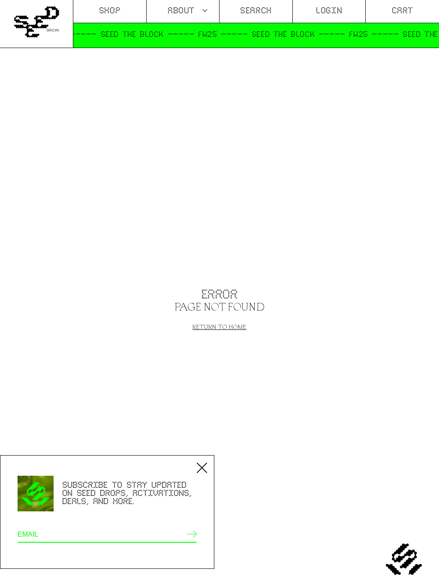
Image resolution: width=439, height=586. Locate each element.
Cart (402, 11)
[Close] (202, 467)
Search (256, 11)
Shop (109, 11)
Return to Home (219, 326)
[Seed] (36, 23)
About (181, 11)
